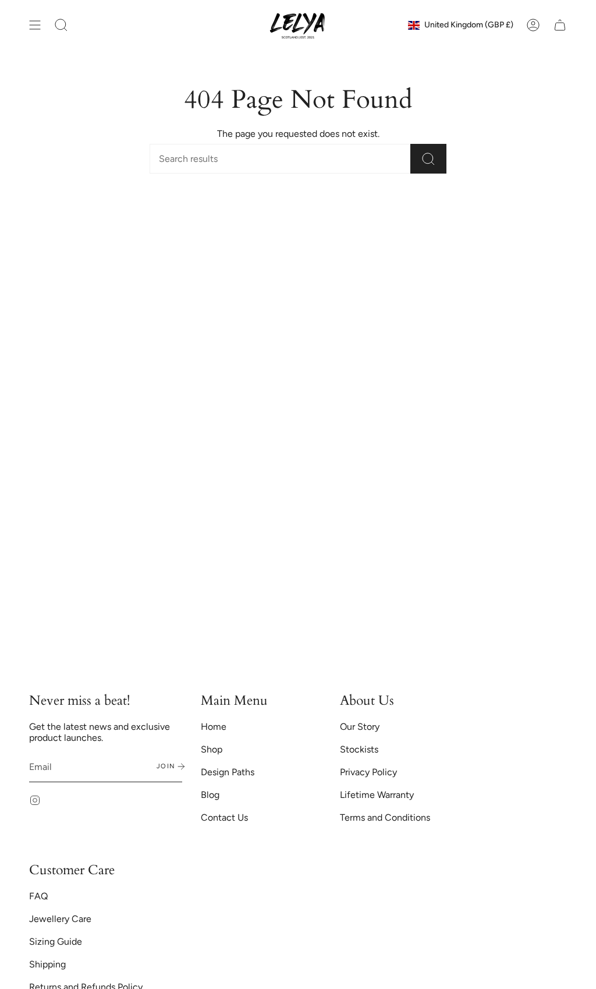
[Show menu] (35, 25)
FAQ (38, 896)
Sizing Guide (55, 941)
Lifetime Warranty (377, 794)
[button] (61, 25)
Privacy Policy (368, 772)
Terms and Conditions (385, 817)
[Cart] (560, 25)
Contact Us (224, 817)
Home (213, 726)
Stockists (359, 749)
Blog (210, 794)
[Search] (428, 159)
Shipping (47, 964)
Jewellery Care (60, 918)
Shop (211, 749)
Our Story (359, 726)
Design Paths (227, 772)
